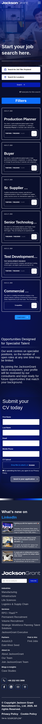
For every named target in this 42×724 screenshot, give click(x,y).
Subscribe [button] (33, 581)
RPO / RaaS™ (10, 613)
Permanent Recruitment (14, 617)
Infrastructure (9, 596)
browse (32, 465)
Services (5, 609)
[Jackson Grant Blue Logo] (21, 573)
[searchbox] (21, 69)
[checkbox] (3, 470)
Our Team (7, 658)
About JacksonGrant (13, 654)
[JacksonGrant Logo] (15, 3)
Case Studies (9, 670)
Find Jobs (32, 641)
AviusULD (7, 641)
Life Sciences (9, 600)
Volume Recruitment (12, 621)
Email (5, 438)
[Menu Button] (39, 3)
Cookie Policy (29, 714)
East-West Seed (10, 645)
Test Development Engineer (19, 256)
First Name (7, 417)
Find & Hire (32, 637)
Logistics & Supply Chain (15, 604)
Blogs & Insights (9, 667)
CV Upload (7, 459)
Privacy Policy (10, 714)
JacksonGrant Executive (15, 632)
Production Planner (20, 119)
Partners (5, 637)
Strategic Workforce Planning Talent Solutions (21, 627)
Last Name (7, 428)
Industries (6, 588)
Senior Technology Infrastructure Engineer (20, 222)
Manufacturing (9, 592)
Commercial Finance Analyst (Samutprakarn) (18, 291)
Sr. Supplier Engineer (14, 188)
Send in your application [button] (24, 479)
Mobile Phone (13, 449)
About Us (6, 650)
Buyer (9, 153)
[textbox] (21, 422)
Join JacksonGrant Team (15, 662)
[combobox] (21, 77)
